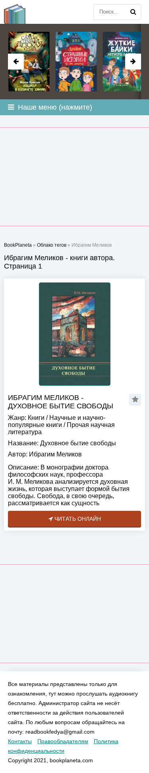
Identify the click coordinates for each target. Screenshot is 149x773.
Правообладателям (62, 741)
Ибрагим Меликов (55, 454)
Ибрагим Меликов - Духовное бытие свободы (60, 402)
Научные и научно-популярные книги (56, 421)
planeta (20, 12)
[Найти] (133, 12)
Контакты (20, 741)
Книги (36, 417)
